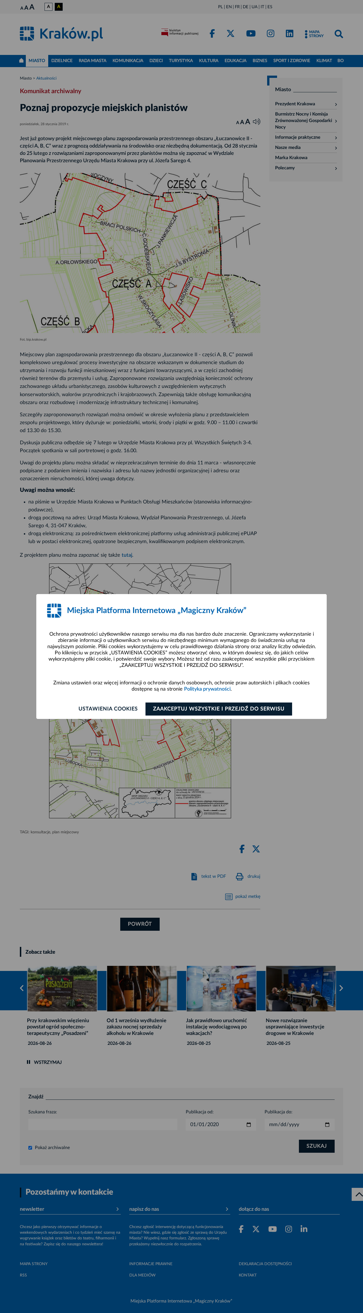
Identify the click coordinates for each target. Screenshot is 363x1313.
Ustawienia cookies (108, 709)
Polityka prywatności (207, 689)
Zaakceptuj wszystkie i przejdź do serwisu (218, 709)
